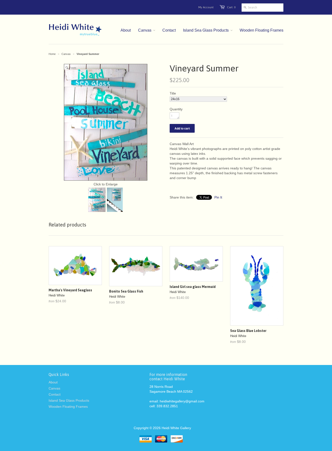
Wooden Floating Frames (68, 406)
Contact (55, 394)
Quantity (176, 109)
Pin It (218, 197)
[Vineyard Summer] (96, 200)
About (53, 382)
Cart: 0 (231, 7)
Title (173, 93)
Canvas (66, 53)
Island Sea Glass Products (69, 400)
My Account (206, 7)
